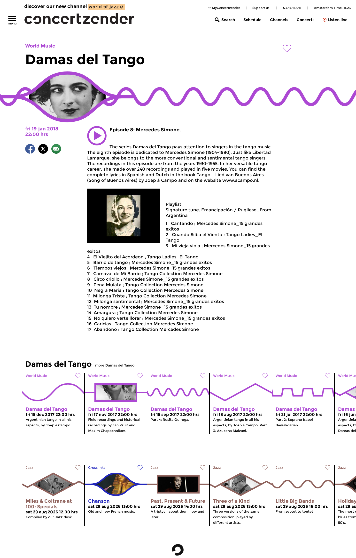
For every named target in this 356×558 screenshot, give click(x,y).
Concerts (305, 19)
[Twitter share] (43, 149)
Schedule (252, 19)
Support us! (261, 8)
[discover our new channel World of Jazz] (106, 7)
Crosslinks (96, 467)
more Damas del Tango (114, 365)
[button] (97, 135)
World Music (40, 46)
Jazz (29, 467)
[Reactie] (56, 149)
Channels (279, 19)
